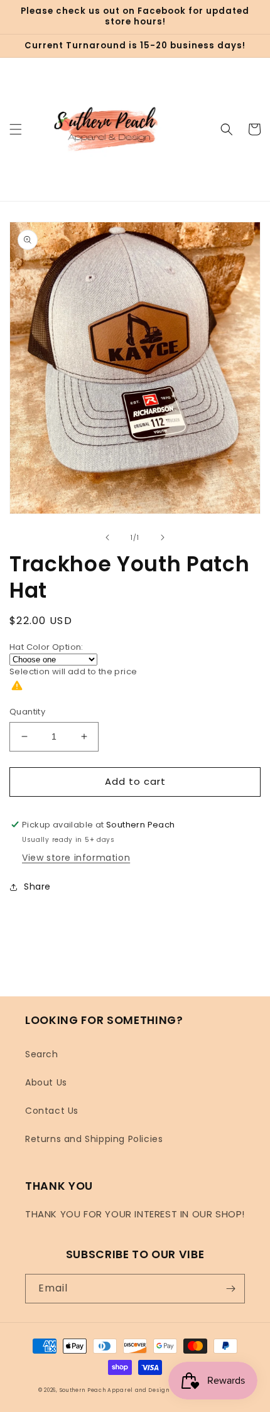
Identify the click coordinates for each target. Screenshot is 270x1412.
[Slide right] (162, 537)
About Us (46, 1082)
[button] (16, 129)
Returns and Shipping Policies (94, 1139)
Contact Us (51, 1110)
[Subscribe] (230, 1288)
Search (41, 1054)
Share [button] (37, 886)
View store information (76, 857)
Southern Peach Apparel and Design (115, 1390)
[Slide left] (107, 537)
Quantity (27, 712)
